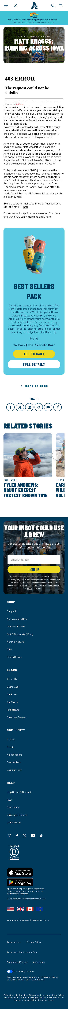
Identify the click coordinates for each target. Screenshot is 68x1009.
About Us (12, 679)
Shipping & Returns (17, 814)
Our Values (12, 701)
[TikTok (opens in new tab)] (41, 835)
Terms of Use (14, 942)
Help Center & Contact (19, 792)
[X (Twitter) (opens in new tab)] (24, 835)
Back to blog (36, 386)
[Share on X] (20, 407)
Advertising (39, 962)
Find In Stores (14, 656)
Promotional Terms (17, 962)
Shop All (11, 611)
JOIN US (34, 569)
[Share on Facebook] (10, 407)
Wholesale (12, 920)
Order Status (14, 822)
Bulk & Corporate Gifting (20, 634)
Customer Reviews (17, 717)
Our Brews (12, 694)
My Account (13, 807)
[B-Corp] (14, 858)
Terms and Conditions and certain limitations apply (34, 22)
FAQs (10, 799)
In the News (13, 709)
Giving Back (13, 686)
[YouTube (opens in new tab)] (33, 835)
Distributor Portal (41, 920)
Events (10, 746)
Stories (11, 739)
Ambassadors (14, 754)
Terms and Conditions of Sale (22, 952)
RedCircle (19, 104)
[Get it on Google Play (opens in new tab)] (34, 882)
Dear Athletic (14, 762)
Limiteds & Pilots (16, 626)
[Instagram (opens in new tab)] (9, 835)
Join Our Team (14, 769)
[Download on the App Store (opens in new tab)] (34, 873)
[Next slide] (57, 455)
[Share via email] (48, 407)
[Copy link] (57, 407)
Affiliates (25, 920)
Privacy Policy (34, 942)
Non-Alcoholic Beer (17, 618)
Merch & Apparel (15, 641)
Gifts (9, 649)
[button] (8, 5)
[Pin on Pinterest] (39, 407)
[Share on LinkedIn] (29, 407)
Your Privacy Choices (24, 971)
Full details (34, 364)
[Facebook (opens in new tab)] (17, 835)
